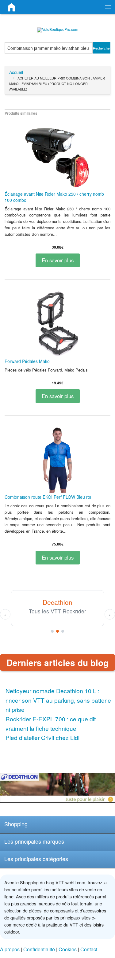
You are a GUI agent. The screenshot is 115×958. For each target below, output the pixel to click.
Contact (88, 949)
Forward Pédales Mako (27, 361)
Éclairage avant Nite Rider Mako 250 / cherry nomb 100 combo (54, 197)
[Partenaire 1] (52, 631)
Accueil (16, 72)
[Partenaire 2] (57, 631)
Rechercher (102, 48)
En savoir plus (58, 260)
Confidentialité (39, 949)
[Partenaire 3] (62, 631)
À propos (10, 949)
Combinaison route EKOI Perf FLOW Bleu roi (48, 497)
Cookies (68, 949)
